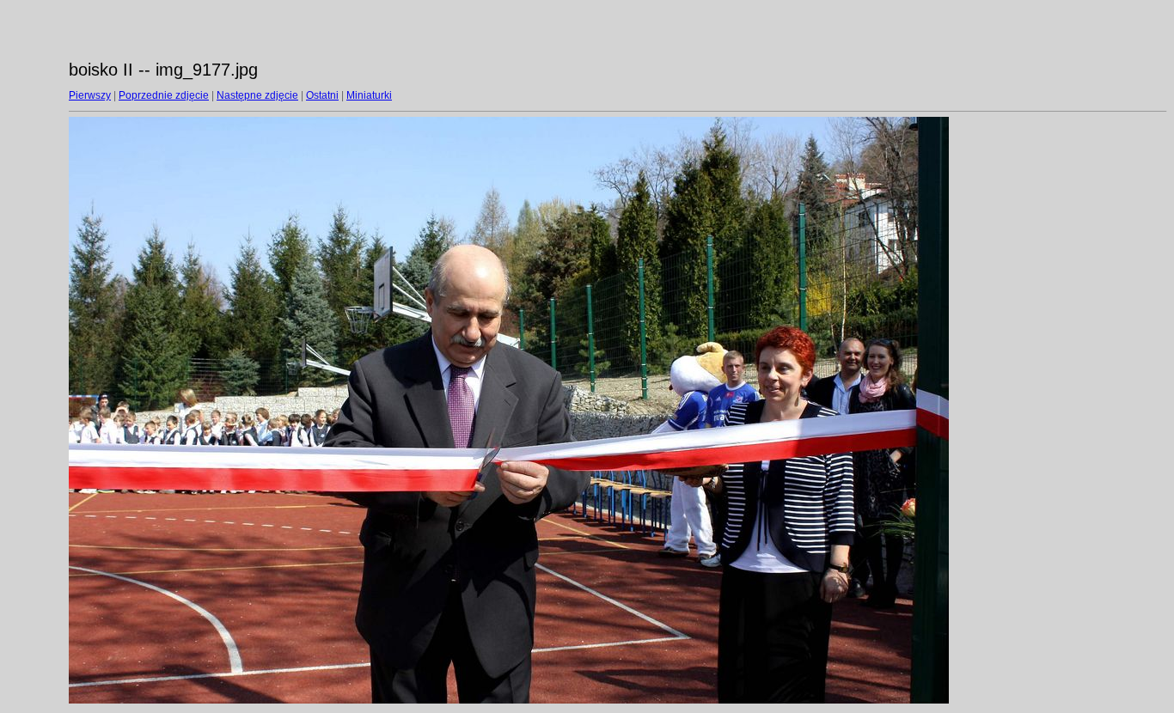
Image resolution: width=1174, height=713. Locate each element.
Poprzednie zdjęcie (164, 95)
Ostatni (322, 95)
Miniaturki (369, 95)
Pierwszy (90, 95)
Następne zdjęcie (257, 95)
